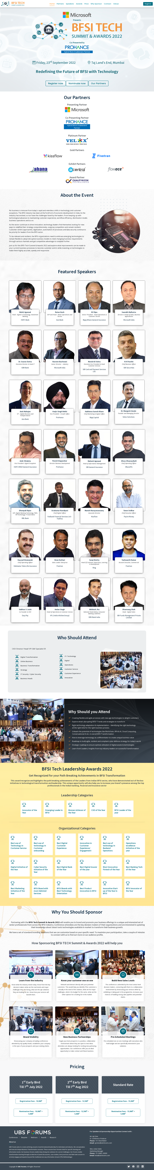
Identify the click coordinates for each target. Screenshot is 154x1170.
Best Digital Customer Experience (62, 845)
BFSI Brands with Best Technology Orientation (64, 891)
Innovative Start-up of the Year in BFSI (110, 891)
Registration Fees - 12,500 (77, 1101)
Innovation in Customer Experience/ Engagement (86, 847)
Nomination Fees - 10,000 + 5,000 (31, 1112)
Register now (55, 83)
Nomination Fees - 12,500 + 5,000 (77, 1112)
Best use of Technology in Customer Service (19, 845)
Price (86, 4)
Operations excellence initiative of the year (133, 847)
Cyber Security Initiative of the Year (41, 869)
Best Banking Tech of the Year (134, 868)
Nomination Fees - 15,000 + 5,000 (123, 1112)
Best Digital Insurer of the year (88, 868)
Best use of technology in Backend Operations (109, 847)
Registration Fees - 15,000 (123, 1101)
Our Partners (98, 83)
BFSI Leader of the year (122, 811)
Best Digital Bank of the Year (64, 868)
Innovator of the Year (29, 811)
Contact (107, 4)
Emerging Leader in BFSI (54, 811)
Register (148, 4)
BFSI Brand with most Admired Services (41, 891)
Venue (116, 4)
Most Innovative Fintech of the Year (111, 868)
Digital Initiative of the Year (19, 868)
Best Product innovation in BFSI (88, 889)
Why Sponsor (96, 4)
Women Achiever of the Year (77, 811)
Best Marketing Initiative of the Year (18, 891)
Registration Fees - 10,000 (31, 1101)
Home (52, 4)
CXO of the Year (98, 810)
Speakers (70, 4)
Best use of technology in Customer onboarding (40, 847)
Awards (79, 4)
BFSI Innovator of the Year (134, 889)
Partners (60, 4)
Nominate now (77, 83)
